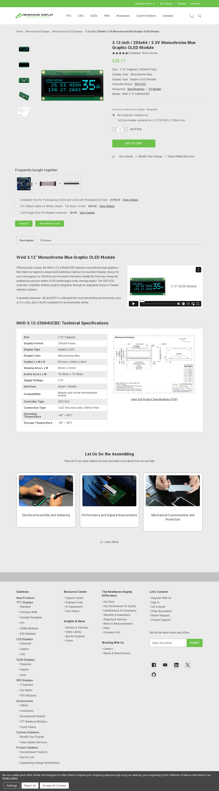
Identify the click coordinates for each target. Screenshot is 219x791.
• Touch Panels (27, 727)
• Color (22, 675)
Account (195, 3)
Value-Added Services (181, 156)
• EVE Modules (27, 633)
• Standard (24, 606)
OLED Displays (25, 659)
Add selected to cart (50, 223)
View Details (130, 200)
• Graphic (23, 649)
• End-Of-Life (26, 757)
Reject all (30, 785)
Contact (182, 3)
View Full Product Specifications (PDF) (154, 399)
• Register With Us (160, 598)
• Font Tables (72, 611)
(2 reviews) (134, 53)
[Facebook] (154, 665)
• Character (24, 643)
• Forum (68, 640)
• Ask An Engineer (74, 636)
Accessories (123, 15)
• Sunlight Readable (30, 617)
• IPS (21, 623)
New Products (25, 598)
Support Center (143, 3)
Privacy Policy (9, 778)
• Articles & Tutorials (76, 627)
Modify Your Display (150, 156)
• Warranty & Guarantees (116, 615)
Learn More (111, 542)
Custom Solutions (146, 15)
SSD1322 (140, 84)
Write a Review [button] (150, 53)
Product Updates (27, 747)
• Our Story (108, 601)
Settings (12, 785)
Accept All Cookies (54, 785)
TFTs (68, 15)
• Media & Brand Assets (116, 653)
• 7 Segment (25, 684)
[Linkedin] (176, 665)
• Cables (23, 705)
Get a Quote (166, 3)
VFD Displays (24, 680)
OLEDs (93, 15)
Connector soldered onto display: (134, 109)
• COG (21, 654)
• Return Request (160, 615)
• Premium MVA (27, 612)
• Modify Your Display (31, 736)
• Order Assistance (161, 611)
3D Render (155, 89)
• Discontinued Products (32, 752)
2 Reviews (45, 240)
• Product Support (160, 620)
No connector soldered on (132, 115)
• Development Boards (31, 716)
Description (27, 240)
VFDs (107, 15)
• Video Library (72, 631)
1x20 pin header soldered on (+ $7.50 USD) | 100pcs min (151, 120)
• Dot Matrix (25, 690)
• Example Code (73, 602)
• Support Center (73, 598)
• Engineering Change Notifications (39, 762)
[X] (187, 665)
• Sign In (154, 602)
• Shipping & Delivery (114, 619)
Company (168, 15)
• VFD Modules (27, 695)
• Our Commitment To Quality (119, 606)
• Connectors (26, 710)
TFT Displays (24, 602)
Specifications (136, 89)
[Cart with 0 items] (191, 16)
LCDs (80, 15)
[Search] (199, 16)
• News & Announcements (117, 623)
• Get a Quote (157, 606)
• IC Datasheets (73, 606)
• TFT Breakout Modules (32, 721)
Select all (23, 223)
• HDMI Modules (28, 628)
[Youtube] (165, 665)
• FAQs (106, 628)
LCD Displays (24, 639)
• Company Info (111, 632)
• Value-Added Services (32, 742)
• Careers (107, 648)
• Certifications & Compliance (119, 610)
